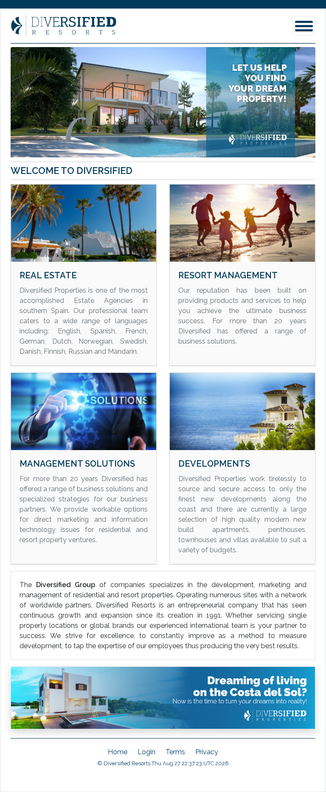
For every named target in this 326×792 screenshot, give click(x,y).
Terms (175, 752)
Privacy (206, 752)
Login (146, 752)
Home (117, 752)
